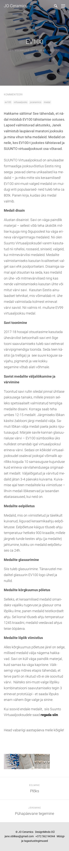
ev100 (8, 102)
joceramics (35, 102)
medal (47, 102)
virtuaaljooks (20, 102)
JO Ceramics (15, 5)
